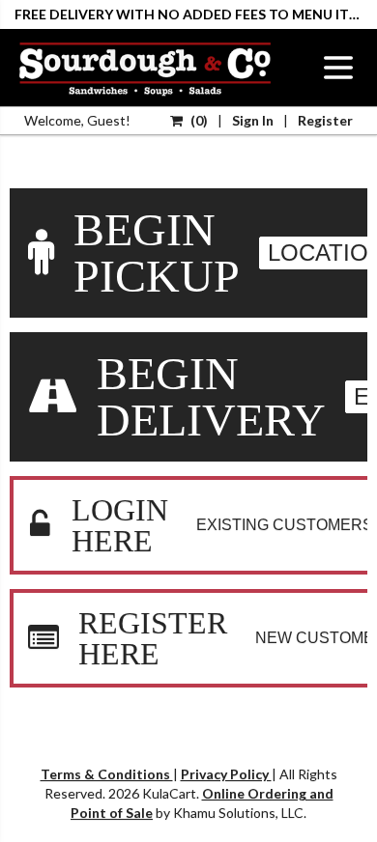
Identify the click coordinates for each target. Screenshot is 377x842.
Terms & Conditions (107, 774)
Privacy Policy (226, 774)
